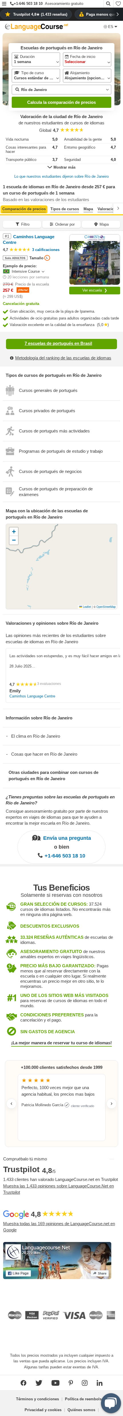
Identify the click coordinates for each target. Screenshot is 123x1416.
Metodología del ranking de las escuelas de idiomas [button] (63, 357)
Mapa (88, 209)
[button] (4, 4)
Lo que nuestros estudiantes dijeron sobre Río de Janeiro (61, 176)
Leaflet (86, 607)
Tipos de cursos (64, 209)
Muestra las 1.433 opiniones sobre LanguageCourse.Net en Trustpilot (58, 1198)
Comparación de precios (24, 209)
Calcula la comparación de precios (61, 102)
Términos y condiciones (37, 1408)
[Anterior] (5, 208)
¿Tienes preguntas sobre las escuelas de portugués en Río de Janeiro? (60, 809)
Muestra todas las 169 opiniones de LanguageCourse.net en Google (59, 1236)
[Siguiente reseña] (111, 1113)
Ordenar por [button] (65, 224)
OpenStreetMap (106, 607)
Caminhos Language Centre (37, 702)
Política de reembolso (84, 1408)
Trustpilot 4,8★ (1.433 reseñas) (40, 14)
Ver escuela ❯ (94, 290)
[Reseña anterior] (11, 1113)
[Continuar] (118, 208)
